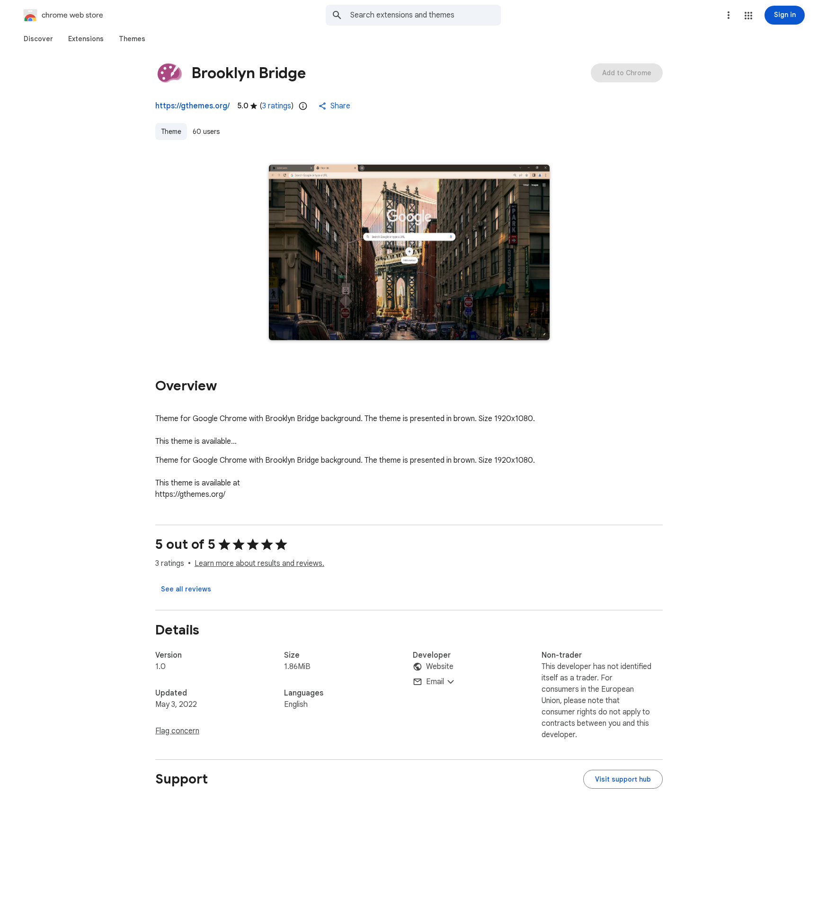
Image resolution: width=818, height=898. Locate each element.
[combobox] (425, 15)
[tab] (38, 38)
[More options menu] (728, 15)
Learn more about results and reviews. (259, 563)
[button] (748, 15)
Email (435, 682)
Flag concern (177, 731)
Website (439, 666)
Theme (171, 131)
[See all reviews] (186, 589)
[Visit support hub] (623, 779)
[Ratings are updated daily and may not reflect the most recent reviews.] (302, 106)
